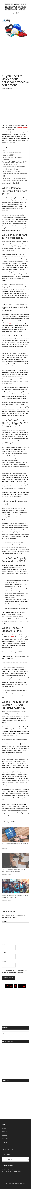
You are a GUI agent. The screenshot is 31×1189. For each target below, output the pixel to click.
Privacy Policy (5, 1145)
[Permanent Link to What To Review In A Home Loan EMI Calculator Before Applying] (15, 854)
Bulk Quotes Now (16, 7)
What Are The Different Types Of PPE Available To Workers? (14, 163)
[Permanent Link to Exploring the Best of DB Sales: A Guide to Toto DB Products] (15, 879)
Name (4, 944)
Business (10, 88)
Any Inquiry (4, 1131)
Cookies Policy (5, 1138)
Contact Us (4, 1135)
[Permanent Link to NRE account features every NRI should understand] (15, 828)
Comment (5, 921)
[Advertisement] (15, 57)
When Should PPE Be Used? (11, 171)
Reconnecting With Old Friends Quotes (11, 1171)
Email (4, 953)
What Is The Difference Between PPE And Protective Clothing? (14, 182)
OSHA (13, 637)
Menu (17, 13)
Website (4, 961)
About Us (4, 1128)
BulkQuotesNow (20, 1183)
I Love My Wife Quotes (7, 1169)
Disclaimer (4, 1142)
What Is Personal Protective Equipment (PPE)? (11, 154)
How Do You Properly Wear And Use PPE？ (14, 175)
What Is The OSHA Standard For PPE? (15, 178)
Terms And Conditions (7, 1149)
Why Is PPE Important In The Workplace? (12, 158)
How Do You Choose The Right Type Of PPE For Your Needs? (14, 168)
